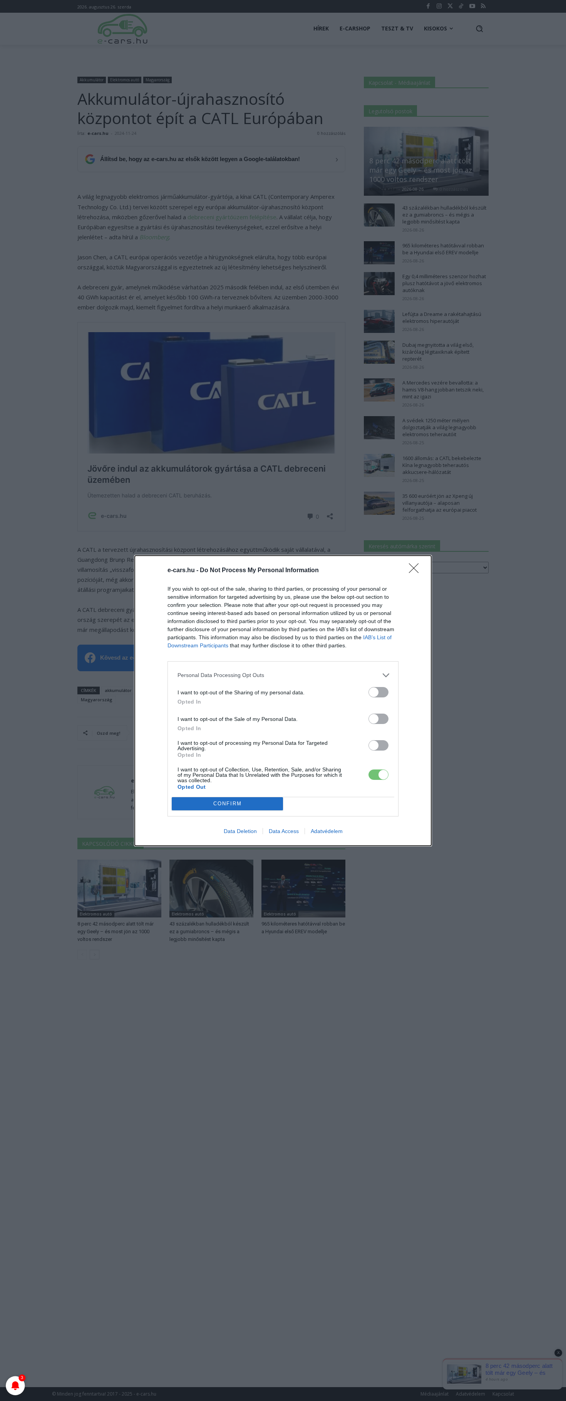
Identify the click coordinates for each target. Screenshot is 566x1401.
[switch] (378, 692)
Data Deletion (240, 831)
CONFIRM (227, 803)
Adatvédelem (327, 831)
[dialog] (283, 701)
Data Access (284, 831)
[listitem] (283, 675)
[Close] (416, 570)
